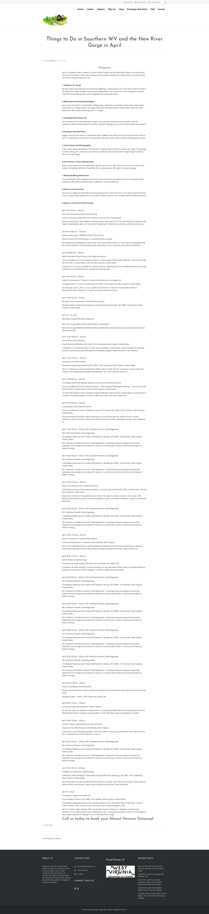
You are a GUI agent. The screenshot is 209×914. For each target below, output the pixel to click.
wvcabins (52, 61)
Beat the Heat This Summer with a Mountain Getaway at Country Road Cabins (150, 868)
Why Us (112, 9)
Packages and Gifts (137, 9)
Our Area (49, 825)
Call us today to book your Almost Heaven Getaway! (107, 819)
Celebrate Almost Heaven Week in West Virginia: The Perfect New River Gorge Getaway (152, 895)
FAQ (153, 9)
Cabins (90, 9)
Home (80, 9)
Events (161, 9)
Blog (121, 9)
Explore (101, 9)
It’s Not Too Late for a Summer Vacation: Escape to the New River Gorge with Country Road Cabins (150, 882)
